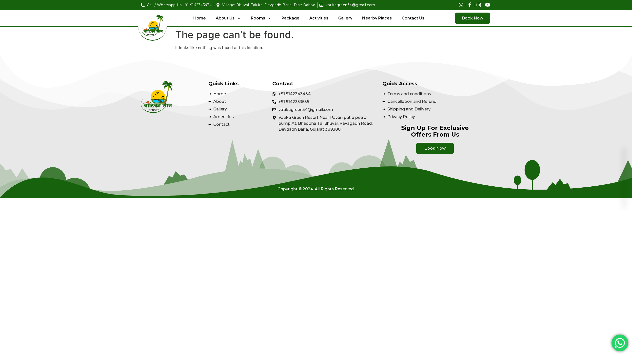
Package (290, 18)
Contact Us (413, 18)
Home (199, 18)
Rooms (258, 18)
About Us (225, 18)
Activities (318, 18)
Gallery (345, 18)
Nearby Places (377, 18)
